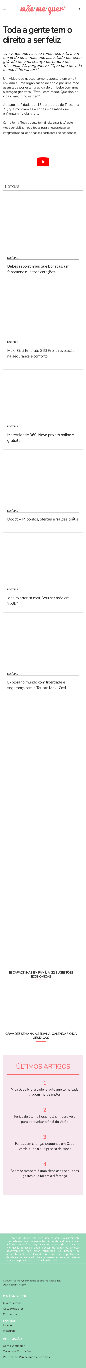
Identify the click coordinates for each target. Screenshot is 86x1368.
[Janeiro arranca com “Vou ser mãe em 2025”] (43, 558)
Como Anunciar (14, 1346)
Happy (22, 1285)
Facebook (9, 1325)
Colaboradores (13, 1309)
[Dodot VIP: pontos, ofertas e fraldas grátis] (43, 479)
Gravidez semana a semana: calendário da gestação (41, 1036)
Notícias (12, 258)
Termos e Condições (17, 1351)
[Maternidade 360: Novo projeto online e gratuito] (43, 395)
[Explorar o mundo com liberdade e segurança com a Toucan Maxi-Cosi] (43, 642)
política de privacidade (19, 1260)
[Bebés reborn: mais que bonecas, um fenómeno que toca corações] (43, 226)
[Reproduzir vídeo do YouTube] (43, 161)
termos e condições (66, 1257)
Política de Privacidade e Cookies (26, 1357)
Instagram (9, 1331)
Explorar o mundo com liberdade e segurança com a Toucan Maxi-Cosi (36, 685)
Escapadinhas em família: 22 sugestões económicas (41, 974)
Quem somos (12, 1303)
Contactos (10, 1314)
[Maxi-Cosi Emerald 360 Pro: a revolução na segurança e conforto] (43, 310)
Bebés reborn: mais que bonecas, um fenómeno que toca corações (38, 269)
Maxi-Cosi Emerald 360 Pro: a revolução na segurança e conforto (41, 353)
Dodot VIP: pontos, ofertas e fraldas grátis (42, 519)
